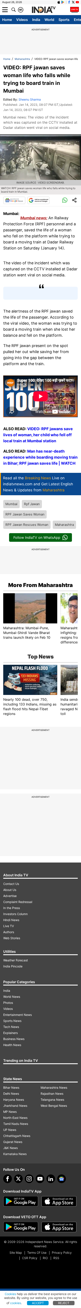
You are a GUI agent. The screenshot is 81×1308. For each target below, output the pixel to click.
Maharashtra (22, 59)
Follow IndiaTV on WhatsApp (36, 537)
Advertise (10, 896)
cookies (15, 1303)
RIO (45, 1258)
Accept (38, 1303)
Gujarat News (12, 1142)
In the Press (11, 908)
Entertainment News (17, 1015)
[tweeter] (18, 1178)
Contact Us (11, 884)
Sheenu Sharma (30, 99)
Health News (12, 1045)
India (36, 19)
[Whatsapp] (64, 200)
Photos (8, 1002)
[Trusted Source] (38, 200)
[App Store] (58, 1201)
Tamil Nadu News (15, 1124)
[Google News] (14, 200)
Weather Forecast (15, 960)
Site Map (16, 1252)
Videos (22, 19)
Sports (64, 19)
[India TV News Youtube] (77, 2)
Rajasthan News (52, 1093)
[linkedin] (50, 1178)
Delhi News (11, 1093)
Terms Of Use (36, 1252)
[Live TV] (74, 9)
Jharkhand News (15, 1105)
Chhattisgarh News (16, 1136)
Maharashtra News (54, 1087)
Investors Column (15, 914)
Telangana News (52, 1099)
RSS (56, 1258)
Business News (13, 1039)
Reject (63, 1303)
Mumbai (11, 504)
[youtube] (40, 1178)
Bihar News (11, 1087)
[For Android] (20, 1227)
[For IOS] (58, 1227)
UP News (9, 1130)
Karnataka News (15, 1154)
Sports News (12, 1021)
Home (7, 19)
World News (11, 996)
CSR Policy (29, 1258)
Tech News (11, 1027)
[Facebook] (7, 1178)
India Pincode (12, 966)
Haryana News (13, 1099)
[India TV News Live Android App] (20, 1201)
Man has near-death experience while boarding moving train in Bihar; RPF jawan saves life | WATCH (40, 457)
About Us (9, 890)
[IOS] (58, 2)
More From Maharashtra (40, 585)
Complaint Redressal (17, 902)
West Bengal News (54, 1105)
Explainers (10, 1033)
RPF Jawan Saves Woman (24, 514)
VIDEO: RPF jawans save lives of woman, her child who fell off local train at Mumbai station (38, 435)
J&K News (10, 1148)
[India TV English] (44, 9)
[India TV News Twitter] (73, 2)
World (49, 19)
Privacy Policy (62, 1252)
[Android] (62, 2)
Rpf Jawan (32, 504)
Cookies (10, 1294)
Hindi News (11, 920)
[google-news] (61, 1178)
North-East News (15, 1118)
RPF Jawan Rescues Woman (26, 525)
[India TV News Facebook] (69, 2)
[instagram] (29, 1178)
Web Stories (11, 938)
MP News (10, 1111)
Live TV (8, 926)
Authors (8, 932)
